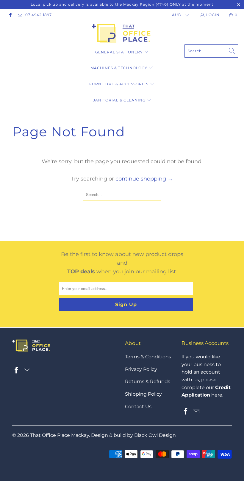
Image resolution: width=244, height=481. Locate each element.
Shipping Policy (143, 394)
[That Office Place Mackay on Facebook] (9, 15)
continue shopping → (144, 178)
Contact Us (138, 406)
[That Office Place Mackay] (122, 34)
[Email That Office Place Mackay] (19, 15)
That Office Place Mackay (59, 435)
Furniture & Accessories (118, 84)
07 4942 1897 (38, 15)
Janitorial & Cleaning (119, 100)
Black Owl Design (155, 435)
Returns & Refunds (147, 381)
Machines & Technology (119, 68)
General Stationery (119, 52)
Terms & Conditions (148, 357)
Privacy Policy (141, 369)
